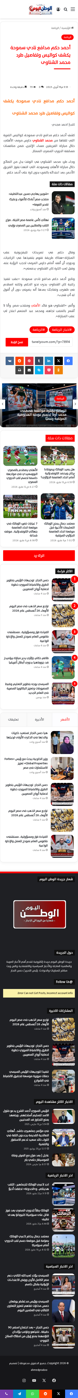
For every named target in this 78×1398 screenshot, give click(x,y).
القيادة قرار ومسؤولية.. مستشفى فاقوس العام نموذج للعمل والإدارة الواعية (27, 636)
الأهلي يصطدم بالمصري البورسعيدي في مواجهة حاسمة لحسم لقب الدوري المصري (21, 476)
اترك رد (39, 556)
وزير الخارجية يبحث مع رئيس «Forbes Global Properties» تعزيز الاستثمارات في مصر (26, 763)
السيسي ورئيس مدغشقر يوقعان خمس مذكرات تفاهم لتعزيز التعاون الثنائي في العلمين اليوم (28, 1306)
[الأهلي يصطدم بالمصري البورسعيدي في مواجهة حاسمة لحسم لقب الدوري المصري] (20, 456)
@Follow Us (64, 982)
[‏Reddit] (19, 361)
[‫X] (58, 361)
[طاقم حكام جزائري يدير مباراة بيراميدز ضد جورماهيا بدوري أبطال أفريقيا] (63, 667)
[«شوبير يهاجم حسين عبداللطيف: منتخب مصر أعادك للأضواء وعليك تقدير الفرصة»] (63, 202)
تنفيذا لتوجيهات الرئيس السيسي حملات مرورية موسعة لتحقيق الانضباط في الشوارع (26, 1076)
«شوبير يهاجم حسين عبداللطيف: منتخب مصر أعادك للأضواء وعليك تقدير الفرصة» (29, 199)
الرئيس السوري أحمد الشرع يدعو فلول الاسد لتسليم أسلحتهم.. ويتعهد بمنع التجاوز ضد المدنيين (26, 1115)
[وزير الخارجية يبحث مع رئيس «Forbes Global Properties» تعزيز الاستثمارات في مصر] (62, 768)
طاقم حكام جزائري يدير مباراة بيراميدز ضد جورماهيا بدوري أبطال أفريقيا (26, 660)
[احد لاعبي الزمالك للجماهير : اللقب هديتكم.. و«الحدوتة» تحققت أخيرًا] (63, 1194)
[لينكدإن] (49, 361)
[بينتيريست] (29, 361)
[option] (39, 404)
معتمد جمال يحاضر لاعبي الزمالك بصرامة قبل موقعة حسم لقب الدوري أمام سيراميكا (27, 1241)
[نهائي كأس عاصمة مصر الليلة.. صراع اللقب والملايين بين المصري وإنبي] (63, 228)
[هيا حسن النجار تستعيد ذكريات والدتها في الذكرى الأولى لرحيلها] (62, 742)
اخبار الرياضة (61, 329)
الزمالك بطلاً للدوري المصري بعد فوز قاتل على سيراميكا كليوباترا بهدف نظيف (27, 1215)
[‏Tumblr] (39, 361)
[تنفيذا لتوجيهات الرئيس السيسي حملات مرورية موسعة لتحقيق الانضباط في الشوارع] (63, 1081)
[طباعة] (19, 370)
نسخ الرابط (17, 342)
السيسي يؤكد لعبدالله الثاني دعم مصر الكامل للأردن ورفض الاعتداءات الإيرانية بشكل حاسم (28, 1280)
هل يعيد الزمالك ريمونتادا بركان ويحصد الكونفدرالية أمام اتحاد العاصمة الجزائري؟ (58, 473)
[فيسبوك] (68, 361)
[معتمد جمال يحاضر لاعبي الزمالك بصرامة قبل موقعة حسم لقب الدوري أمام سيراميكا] (63, 1245)
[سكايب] (39, 370)
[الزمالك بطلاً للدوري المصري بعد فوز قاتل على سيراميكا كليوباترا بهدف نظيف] (63, 1219)
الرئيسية (66, 28)
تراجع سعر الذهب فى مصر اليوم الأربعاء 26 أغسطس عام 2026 (29, 608)
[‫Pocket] (49, 370)
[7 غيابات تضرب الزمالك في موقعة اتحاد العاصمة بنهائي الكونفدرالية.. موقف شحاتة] (20, 506)
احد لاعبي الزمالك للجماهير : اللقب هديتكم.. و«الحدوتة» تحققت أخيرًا (41, 416)
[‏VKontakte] (10, 361)
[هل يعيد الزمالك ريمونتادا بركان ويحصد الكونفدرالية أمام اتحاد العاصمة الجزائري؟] (58, 455)
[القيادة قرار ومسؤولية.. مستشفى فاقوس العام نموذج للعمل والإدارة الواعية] (63, 641)
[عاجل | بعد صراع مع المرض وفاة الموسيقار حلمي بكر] (63, 1159)
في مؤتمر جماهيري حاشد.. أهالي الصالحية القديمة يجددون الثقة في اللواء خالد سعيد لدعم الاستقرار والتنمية (27, 1138)
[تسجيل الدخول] (58, 10)
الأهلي (35, 305)
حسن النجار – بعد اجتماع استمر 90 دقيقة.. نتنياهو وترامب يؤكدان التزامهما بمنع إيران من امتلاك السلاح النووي (27, 1334)
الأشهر (65, 719)
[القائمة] (73, 10)
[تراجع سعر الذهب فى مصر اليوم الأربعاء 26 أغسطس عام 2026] (63, 615)
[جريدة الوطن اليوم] (40, 9)
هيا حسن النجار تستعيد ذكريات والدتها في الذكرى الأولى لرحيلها (27, 735)
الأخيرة (39, 719)
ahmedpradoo (39, 1370)
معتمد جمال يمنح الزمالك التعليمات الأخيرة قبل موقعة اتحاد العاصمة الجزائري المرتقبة (59, 529)
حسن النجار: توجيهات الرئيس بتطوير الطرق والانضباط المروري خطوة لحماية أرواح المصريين (27, 584)
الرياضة (55, 28)
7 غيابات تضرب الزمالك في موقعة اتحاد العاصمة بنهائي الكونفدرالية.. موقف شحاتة (20, 529)
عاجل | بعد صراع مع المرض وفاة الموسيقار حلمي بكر (30, 1157)
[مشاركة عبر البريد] (29, 370)
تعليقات (13, 719)
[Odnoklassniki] (58, 370)
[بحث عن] (65, 10)
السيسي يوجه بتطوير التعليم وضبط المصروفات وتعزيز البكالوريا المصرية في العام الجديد (27, 688)
